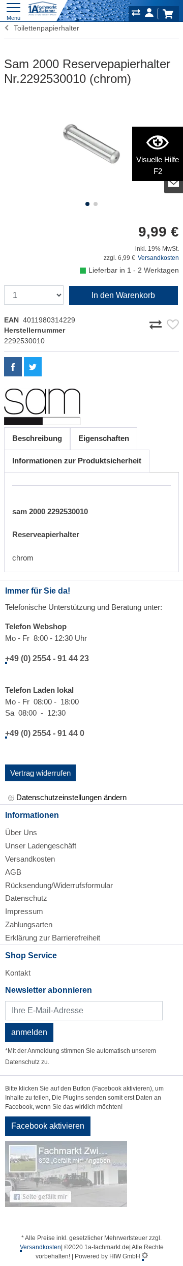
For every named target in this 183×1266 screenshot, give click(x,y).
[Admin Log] (145, 1256)
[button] (87, 204)
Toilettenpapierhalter (44, 28)
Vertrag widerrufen (40, 773)
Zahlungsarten (28, 924)
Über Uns (21, 832)
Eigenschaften (103, 438)
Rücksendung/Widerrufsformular (59, 885)
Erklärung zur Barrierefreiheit (52, 937)
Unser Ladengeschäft (40, 845)
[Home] (42, 9)
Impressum (24, 911)
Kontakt (17, 972)
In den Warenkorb (123, 295)
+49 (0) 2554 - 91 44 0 (44, 733)
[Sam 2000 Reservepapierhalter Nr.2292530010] (91, 147)
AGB (13, 872)
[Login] (149, 14)
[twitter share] (33, 366)
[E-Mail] (174, 183)
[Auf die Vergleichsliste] (157, 322)
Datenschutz (26, 898)
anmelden (29, 1032)
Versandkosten (158, 257)
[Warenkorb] (168, 13)
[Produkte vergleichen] (136, 14)
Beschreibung (37, 438)
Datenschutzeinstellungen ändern (70, 797)
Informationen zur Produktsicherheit (76, 460)
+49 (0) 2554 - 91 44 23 (47, 658)
